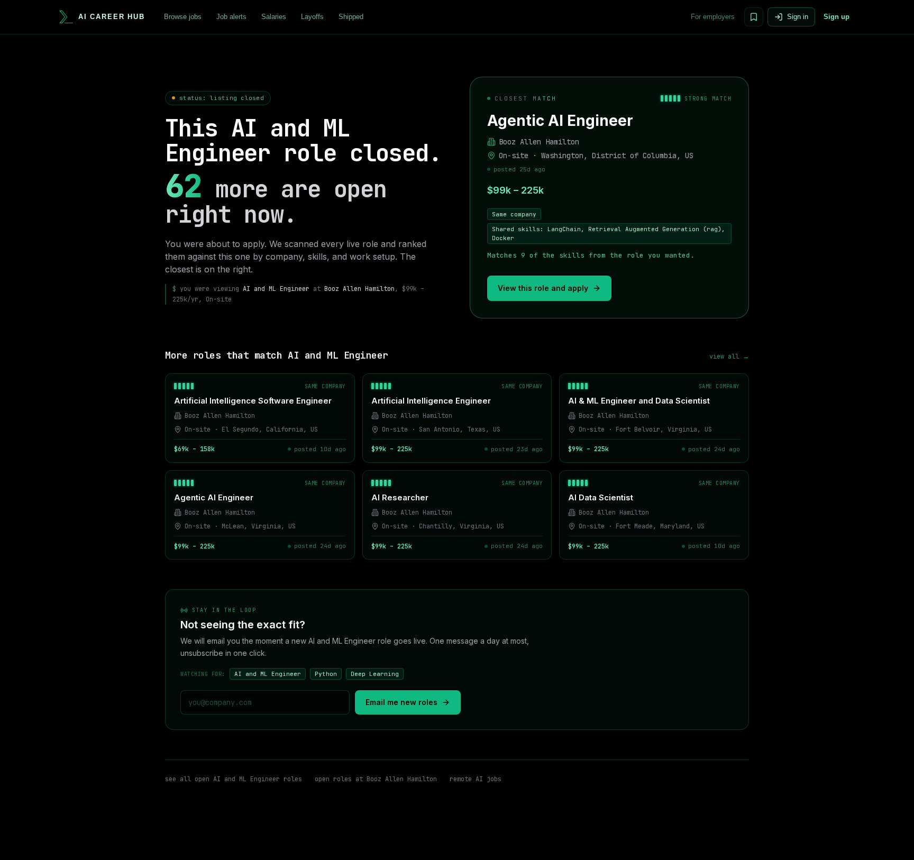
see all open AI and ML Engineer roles (233, 779)
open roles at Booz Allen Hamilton (376, 779)
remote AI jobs (475, 779)
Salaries (273, 17)
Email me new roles (401, 702)
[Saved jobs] (753, 16)
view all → (729, 356)
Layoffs (312, 17)
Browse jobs (183, 17)
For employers (713, 17)
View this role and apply (543, 287)
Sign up (836, 17)
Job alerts (231, 17)
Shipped (351, 17)
